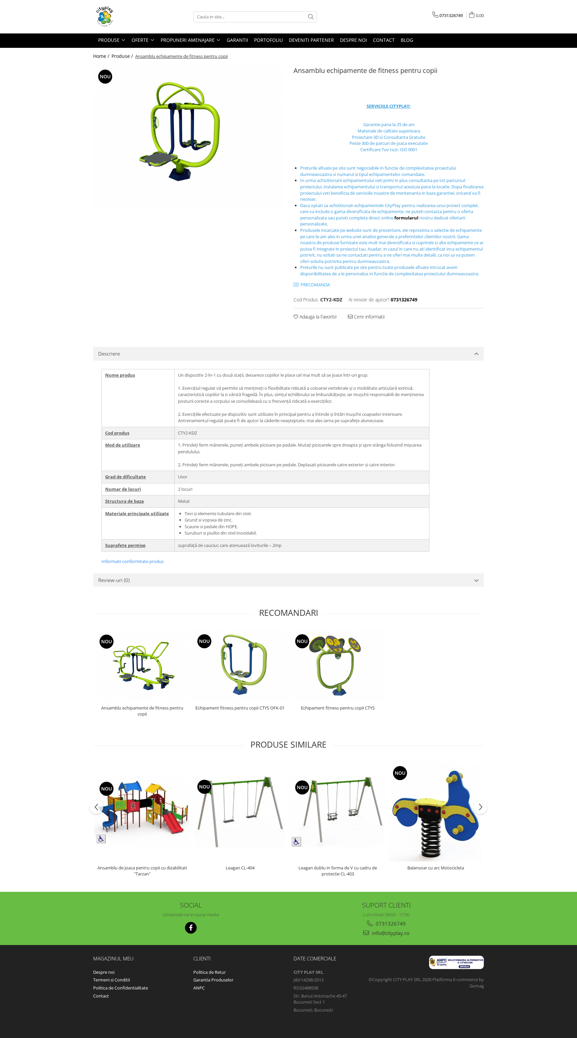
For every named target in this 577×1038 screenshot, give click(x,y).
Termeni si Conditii (111, 980)
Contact (101, 996)
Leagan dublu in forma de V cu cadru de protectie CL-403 (338, 871)
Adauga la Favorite (317, 316)
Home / (102, 56)
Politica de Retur (209, 972)
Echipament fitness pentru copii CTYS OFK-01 (239, 708)
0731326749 (390, 923)
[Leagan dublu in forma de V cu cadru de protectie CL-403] (337, 811)
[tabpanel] (188, 136)
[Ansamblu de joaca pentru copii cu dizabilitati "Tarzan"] (142, 811)
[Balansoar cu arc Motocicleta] (435, 811)
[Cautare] (311, 16)
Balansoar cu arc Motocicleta (435, 868)
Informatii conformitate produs (133, 561)
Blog (407, 40)
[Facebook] (191, 928)
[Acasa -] (126, 16)
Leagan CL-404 (240, 868)
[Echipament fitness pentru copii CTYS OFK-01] (239, 665)
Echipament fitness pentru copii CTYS (338, 708)
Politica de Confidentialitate (120, 988)
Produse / (123, 56)
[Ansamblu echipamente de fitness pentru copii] (188, 136)
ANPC (199, 988)
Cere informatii (369, 316)
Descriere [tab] (109, 353)
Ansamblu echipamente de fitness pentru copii (142, 711)
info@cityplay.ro (390, 933)
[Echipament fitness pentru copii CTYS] (337, 665)
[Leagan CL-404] (239, 811)
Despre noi (104, 972)
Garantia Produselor (213, 980)
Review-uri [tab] (114, 580)
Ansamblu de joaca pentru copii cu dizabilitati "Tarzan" (142, 871)
